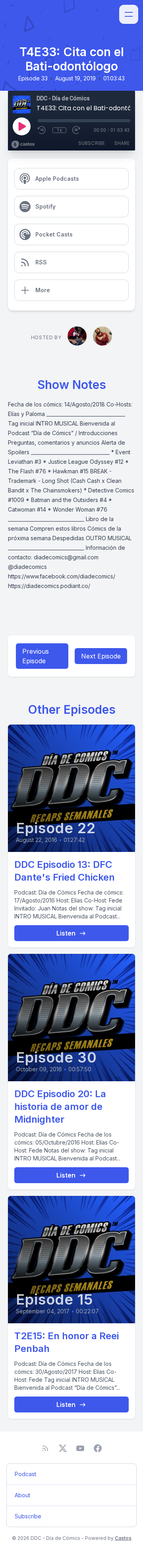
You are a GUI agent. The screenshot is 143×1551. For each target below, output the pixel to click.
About (22, 1495)
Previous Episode (35, 656)
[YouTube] (80, 1448)
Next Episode (101, 656)
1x (59, 130)
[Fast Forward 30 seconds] (76, 130)
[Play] (21, 126)
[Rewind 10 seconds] (42, 130)
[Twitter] (63, 1448)
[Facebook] (98, 1448)
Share (121, 143)
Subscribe (91, 143)
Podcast (25, 1474)
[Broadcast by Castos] (23, 144)
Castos (123, 1538)
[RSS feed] (45, 1448)
